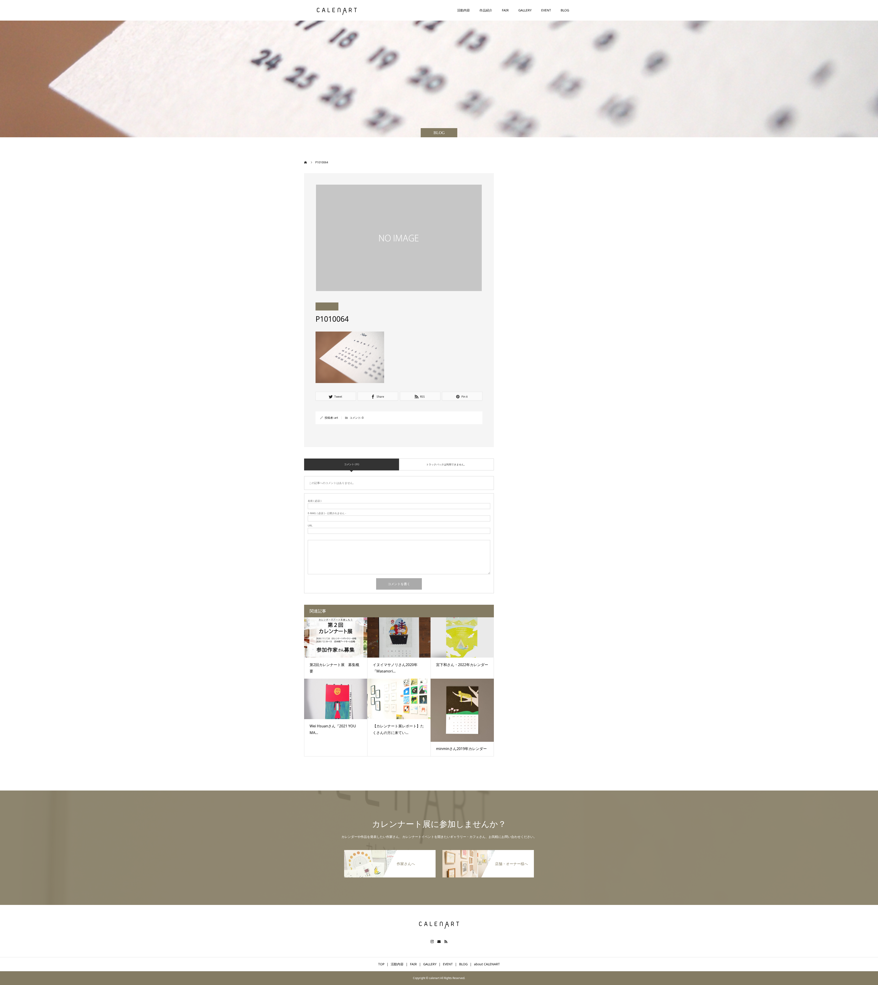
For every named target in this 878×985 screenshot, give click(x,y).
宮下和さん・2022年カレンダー (462, 664)
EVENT (546, 10)
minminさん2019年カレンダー (461, 748)
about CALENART (487, 964)
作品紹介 (485, 10)
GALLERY (525, 10)
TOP (381, 964)
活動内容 (463, 10)
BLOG (565, 10)
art (336, 418)
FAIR (505, 10)
